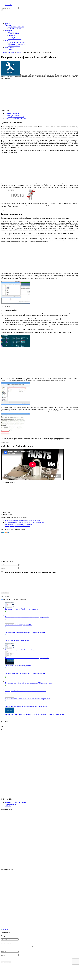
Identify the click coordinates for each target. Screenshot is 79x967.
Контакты (8, 806)
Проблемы (8, 40)
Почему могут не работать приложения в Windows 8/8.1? (23, 520)
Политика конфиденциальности (15, 802)
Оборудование (9, 47)
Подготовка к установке (16, 27)
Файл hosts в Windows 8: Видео (15, 118)
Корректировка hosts (16, 117)
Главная (3, 52)
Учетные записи (13, 33)
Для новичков (13, 32)
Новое (16, 599)
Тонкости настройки (12, 115)
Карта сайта (8, 5)
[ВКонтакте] (2, 532)
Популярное (7, 599)
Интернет (11, 37)
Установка (8, 25)
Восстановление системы (16, 42)
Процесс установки (14, 28)
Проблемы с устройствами (17, 44)
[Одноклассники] (6, 532)
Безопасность (12, 35)
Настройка (8, 30)
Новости (7, 23)
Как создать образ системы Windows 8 (17, 526)
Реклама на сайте (10, 804)
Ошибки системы (14, 46)
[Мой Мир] (8, 532)
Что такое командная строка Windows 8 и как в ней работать (24, 522)
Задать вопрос (6, 962)
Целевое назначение (12, 113)
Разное (10, 49)
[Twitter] (4, 532)
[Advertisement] (39, 94)
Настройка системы (14, 39)
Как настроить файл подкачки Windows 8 (18, 524)
